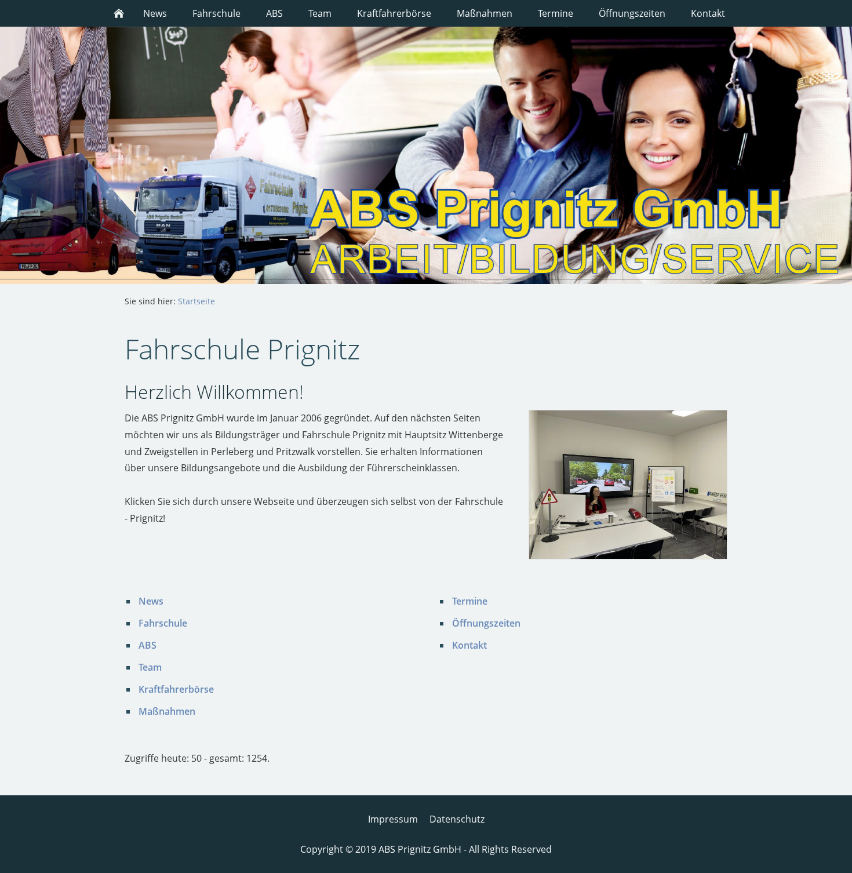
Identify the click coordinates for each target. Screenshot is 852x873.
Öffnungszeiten (486, 623)
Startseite (196, 301)
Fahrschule (163, 623)
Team (150, 667)
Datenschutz (457, 819)
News (151, 601)
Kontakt (469, 645)
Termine (469, 601)
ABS (147, 645)
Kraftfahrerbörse (176, 689)
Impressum (393, 819)
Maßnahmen (167, 711)
